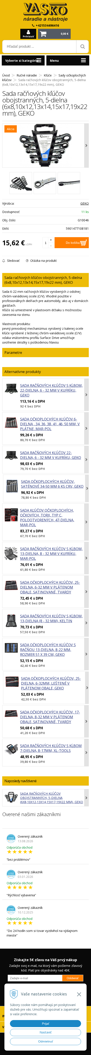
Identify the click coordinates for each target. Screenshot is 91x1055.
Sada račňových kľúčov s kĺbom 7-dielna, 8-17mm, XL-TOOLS (51, 748)
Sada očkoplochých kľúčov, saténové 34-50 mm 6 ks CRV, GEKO (52, 484)
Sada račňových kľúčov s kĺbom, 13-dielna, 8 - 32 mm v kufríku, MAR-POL (51, 553)
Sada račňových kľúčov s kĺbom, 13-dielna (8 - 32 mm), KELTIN (51, 618)
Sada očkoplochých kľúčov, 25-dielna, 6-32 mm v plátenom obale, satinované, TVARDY (50, 587)
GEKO (84, 203)
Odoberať (73, 978)
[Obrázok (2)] (45, 183)
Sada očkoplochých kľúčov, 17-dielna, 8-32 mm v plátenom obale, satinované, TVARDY (50, 717)
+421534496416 (47, 25)
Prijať (45, 1023)
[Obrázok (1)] (20, 183)
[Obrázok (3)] (69, 183)
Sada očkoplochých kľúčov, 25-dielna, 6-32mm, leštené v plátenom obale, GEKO (51, 683)
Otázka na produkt (43, 260)
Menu (54, 60)
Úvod (6, 75)
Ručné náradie (27, 75)
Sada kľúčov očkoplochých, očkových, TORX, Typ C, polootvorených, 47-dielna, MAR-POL (47, 517)
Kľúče (48, 75)
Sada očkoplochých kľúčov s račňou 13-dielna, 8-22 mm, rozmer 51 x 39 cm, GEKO (48, 649)
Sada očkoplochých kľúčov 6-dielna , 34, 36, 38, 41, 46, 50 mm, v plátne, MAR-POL (50, 424)
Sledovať (12, 260)
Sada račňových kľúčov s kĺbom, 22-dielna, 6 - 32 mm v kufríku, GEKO (51, 390)
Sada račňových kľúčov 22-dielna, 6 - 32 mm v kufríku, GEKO (50, 455)
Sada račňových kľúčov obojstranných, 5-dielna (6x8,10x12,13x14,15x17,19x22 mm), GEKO (51, 797)
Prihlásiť (28, 36)
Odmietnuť (45, 1041)
